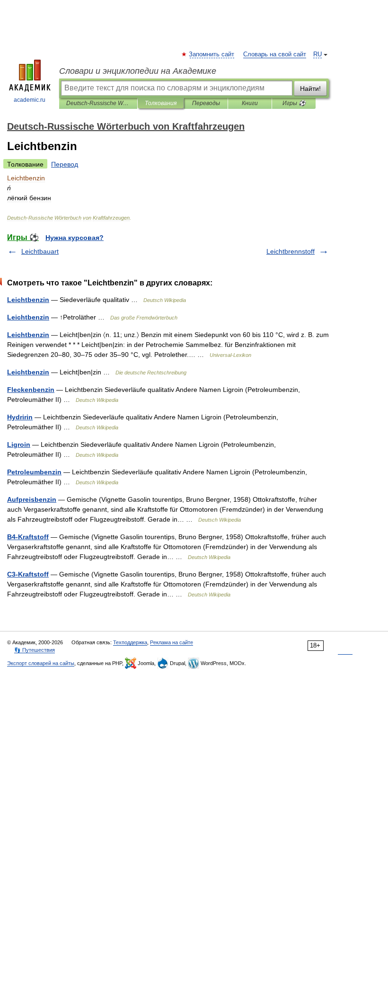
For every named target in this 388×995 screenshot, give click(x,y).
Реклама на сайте (171, 642)
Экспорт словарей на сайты (40, 663)
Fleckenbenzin (30, 389)
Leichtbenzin (28, 299)
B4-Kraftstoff (28, 537)
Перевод (64, 164)
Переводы (206, 103)
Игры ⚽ (294, 103)
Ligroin (18, 444)
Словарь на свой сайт (274, 54)
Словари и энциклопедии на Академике (137, 71)
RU (317, 54)
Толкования (160, 103)
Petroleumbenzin (34, 472)
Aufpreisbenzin (31, 499)
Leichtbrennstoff (290, 251)
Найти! (310, 88)
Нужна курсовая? (74, 237)
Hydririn (20, 417)
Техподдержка (130, 642)
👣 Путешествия (34, 650)
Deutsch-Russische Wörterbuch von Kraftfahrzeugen (98, 103)
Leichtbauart (40, 251)
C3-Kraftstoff (28, 574)
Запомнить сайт (212, 54)
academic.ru (29, 100)
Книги (250, 103)
